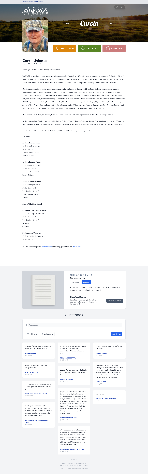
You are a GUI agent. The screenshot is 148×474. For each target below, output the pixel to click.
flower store (77, 246)
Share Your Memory (114, 301)
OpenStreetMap (76, 468)
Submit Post (116, 334)
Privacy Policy (68, 465)
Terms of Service (79, 465)
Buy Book (86, 282)
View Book (75, 282)
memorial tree (47, 246)
